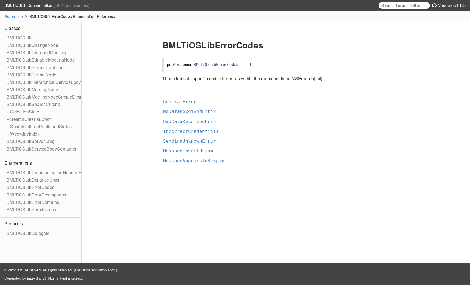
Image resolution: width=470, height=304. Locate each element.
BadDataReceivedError (193, 121)
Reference (13, 16)
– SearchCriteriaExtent (29, 119)
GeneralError (182, 101)
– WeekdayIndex (23, 134)
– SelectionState (23, 112)
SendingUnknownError (192, 141)
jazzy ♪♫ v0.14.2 (40, 278)
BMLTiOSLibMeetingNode (32, 89)
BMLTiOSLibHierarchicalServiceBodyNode (49, 82)
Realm (65, 278)
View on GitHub (451, 5)
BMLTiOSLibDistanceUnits (33, 180)
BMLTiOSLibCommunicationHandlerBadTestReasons (60, 172)
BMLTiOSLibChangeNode (32, 45)
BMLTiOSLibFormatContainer (36, 67)
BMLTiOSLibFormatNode (31, 75)
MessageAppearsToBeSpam (196, 160)
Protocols (13, 223)
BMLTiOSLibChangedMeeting (36, 52)
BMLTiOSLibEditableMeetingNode (41, 60)
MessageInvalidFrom (190, 150)
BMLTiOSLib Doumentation (29, 5)
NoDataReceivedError (192, 111)
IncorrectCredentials (193, 131)
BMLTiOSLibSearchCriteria (33, 104)
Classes (12, 28)
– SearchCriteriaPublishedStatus (39, 126)
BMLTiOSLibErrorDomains (33, 202)
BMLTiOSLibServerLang (31, 141)
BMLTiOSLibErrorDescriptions (36, 195)
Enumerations (18, 163)
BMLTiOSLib (19, 38)
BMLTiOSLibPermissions (31, 209)
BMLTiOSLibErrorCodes (30, 187)
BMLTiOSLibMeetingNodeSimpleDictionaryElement (58, 97)
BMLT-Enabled (28, 269)
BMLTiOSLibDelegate (28, 233)
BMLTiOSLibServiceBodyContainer (41, 149)
